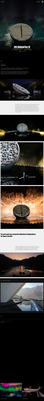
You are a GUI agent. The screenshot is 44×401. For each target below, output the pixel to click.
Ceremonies (3, 65)
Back (3, 1)
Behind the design (38, 398)
